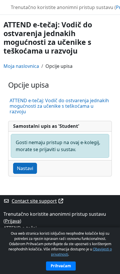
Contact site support (34, 201)
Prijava (12, 221)
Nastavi (25, 168)
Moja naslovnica (21, 66)
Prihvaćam (61, 265)
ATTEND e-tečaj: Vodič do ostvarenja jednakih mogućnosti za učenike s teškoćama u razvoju (59, 106)
